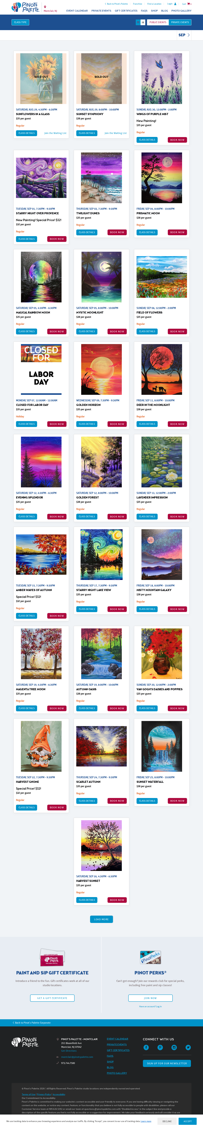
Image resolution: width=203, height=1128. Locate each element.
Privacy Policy (44, 1094)
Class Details (27, 133)
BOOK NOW (177, 139)
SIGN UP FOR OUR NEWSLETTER (167, 1063)
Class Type (20, 22)
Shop (154, 11)
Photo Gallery (181, 11)
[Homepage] (34, 1042)
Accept (188, 1121)
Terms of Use (28, 1094)
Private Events (101, 11)
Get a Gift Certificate (52, 998)
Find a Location (154, 4)
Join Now (150, 998)
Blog (164, 11)
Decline (167, 1121)
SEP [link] (182, 35)
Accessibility (59, 1094)
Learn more (146, 1121)
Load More (101, 919)
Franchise (137, 4)
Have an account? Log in (150, 1006)
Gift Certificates (126, 11)
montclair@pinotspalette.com (77, 1056)
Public (158, 22)
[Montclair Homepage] (26, 7)
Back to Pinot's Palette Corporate (33, 1022)
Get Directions (69, 1050)
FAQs (144, 11)
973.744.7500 (68, 1063)
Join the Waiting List (55, 133)
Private (180, 22)
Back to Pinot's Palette (117, 4)
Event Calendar (77, 11)
